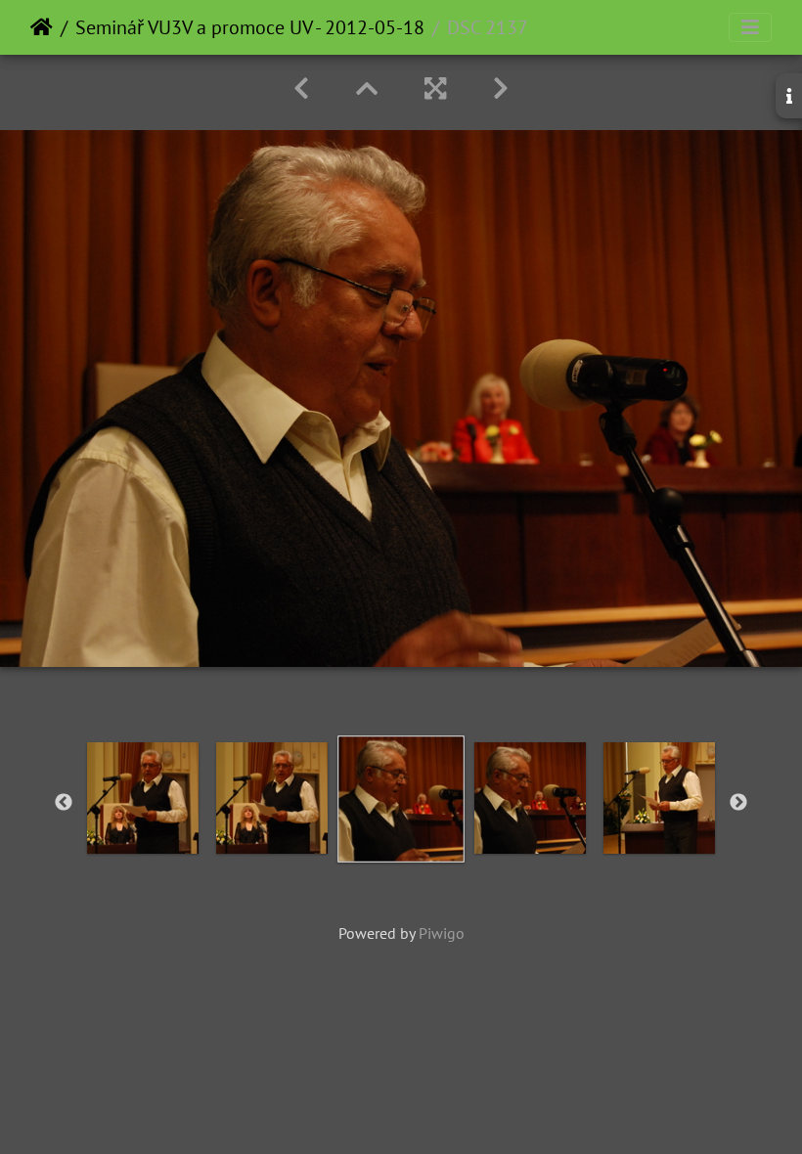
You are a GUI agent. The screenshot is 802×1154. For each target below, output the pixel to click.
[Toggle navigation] (750, 27)
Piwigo (442, 933)
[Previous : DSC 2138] (301, 88)
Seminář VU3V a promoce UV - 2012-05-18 (249, 27)
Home (41, 27)
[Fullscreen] (435, 88)
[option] (142, 798)
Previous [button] (63, 803)
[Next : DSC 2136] (500, 88)
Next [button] (738, 803)
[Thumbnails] (367, 88)
